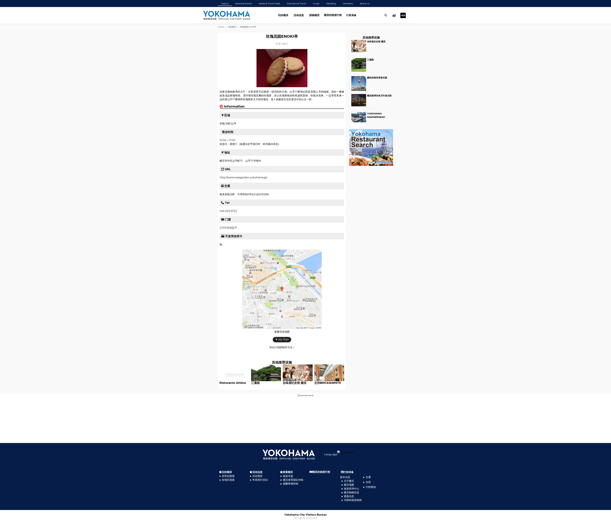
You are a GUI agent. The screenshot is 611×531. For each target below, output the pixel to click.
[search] (386, 15)
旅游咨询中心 (351, 488)
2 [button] (284, 88)
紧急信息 (349, 496)
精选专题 (288, 476)
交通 (368, 477)
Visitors (224, 3)
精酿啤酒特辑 (290, 483)
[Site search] (386, 15)
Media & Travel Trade (269, 3)
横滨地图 (349, 484)
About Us (364, 3)
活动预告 (257, 476)
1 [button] (279, 88)
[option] (282, 68)
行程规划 (371, 487)
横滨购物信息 (351, 492)
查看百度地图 (282, 331)
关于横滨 (349, 480)
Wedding (331, 3)
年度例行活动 (260, 479)
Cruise (316, 3)
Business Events (243, 3)
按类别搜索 (228, 476)
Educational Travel (296, 3)
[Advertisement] (305, 419)
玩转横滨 (283, 15)
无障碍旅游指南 (353, 500)
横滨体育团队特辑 (293, 479)
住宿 (368, 482)
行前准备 (351, 15)
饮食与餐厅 (282, 43)
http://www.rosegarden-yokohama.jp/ (243, 177)
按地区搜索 (228, 479)
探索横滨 (314, 15)
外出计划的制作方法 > (281, 347)
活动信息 (299, 15)
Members (348, 3)
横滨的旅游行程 (333, 15)
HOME (221, 27)
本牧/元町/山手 (228, 123)
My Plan (283, 339)
